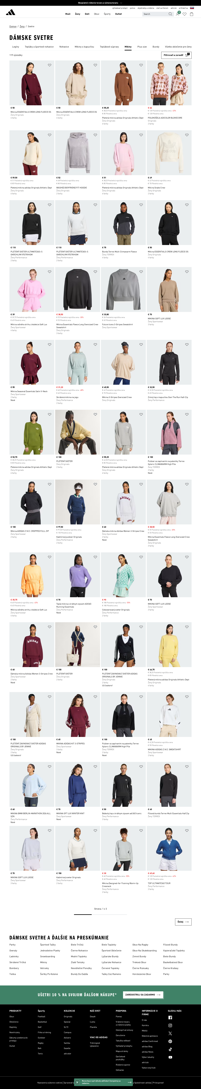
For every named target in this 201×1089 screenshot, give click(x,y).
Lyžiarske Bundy (110, 956)
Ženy (77, 14)
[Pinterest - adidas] (180, 1042)
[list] (100, 47)
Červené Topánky (110, 968)
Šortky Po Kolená (49, 974)
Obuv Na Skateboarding (144, 951)
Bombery (14, 968)
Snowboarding (47, 956)
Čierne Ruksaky (140, 968)
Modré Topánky (79, 956)
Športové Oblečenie (111, 951)
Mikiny (43, 962)
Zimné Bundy (139, 956)
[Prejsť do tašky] (191, 14)
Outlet (118, 14)
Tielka (12, 974)
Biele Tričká (77, 945)
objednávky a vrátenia (146, 8)
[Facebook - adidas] (180, 1018)
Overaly (13, 951)
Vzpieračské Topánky (174, 951)
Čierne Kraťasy (170, 968)
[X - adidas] (180, 1034)
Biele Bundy (169, 956)
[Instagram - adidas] (180, 1026)
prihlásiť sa (183, 8)
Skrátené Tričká (17, 962)
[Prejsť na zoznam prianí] (184, 14)
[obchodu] (10, 12)
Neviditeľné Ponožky (81, 968)
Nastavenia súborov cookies (49, 1083)
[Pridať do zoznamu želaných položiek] (49, 66)
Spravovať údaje (71, 1083)
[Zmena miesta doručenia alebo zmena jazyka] (192, 8)
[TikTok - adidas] (180, 1050)
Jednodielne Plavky (50, 951)
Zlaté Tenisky (77, 962)
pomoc (132, 8)
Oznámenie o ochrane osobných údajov (105, 1083)
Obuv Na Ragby (140, 945)
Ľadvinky (14, 956)
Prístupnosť (158, 1083)
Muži (67, 14)
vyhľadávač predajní (120, 8)
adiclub (174, 8)
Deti (87, 14)
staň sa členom (162, 8)
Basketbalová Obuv (173, 962)
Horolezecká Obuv (141, 974)
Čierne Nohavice (79, 951)
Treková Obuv (139, 962)
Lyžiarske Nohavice (111, 962)
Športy (107, 14)
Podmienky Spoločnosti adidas (137, 1083)
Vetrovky (44, 968)
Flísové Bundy (170, 945)
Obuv (96, 14)
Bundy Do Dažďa (79, 974)
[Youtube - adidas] (180, 1058)
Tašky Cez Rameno (111, 974)
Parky (12, 945)
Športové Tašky (48, 945)
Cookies (83, 1083)
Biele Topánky (109, 945)
